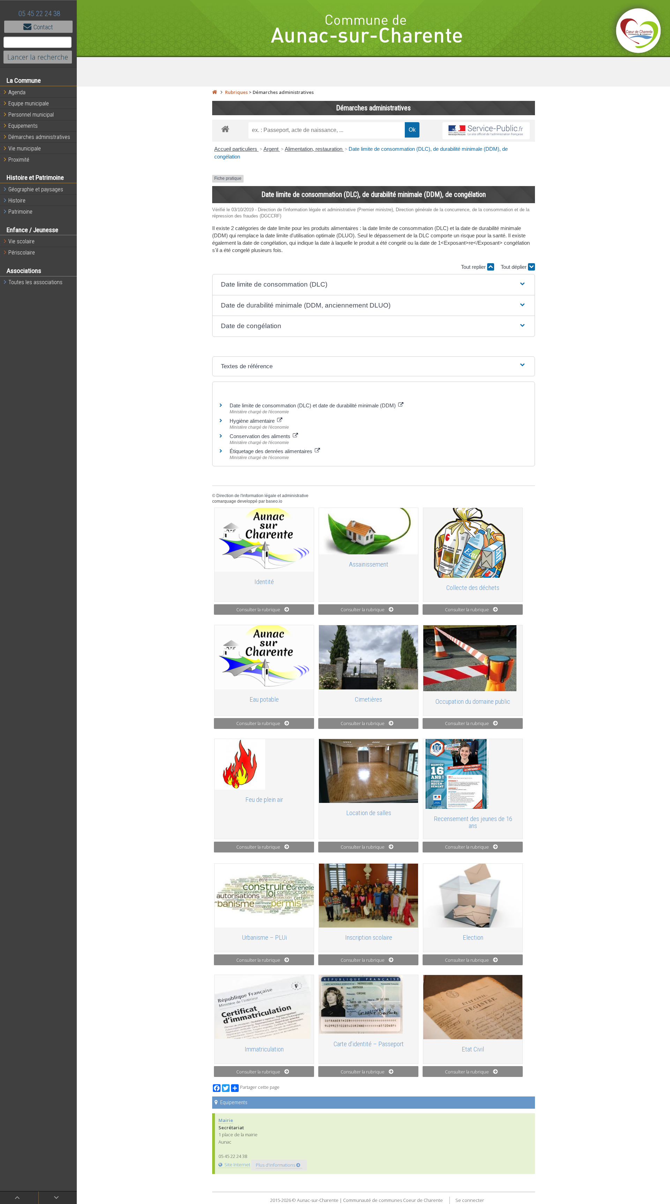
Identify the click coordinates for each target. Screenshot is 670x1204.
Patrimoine (20, 211)
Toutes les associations (35, 282)
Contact (43, 27)
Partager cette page (260, 1087)
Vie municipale (24, 148)
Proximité (18, 159)
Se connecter (469, 1200)
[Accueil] (214, 92)
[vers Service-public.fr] (486, 130)
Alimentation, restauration (314, 149)
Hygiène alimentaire (253, 421)
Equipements (23, 126)
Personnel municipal (31, 114)
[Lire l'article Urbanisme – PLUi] (264, 896)
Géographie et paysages (35, 189)
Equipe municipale (28, 103)
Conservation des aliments (261, 436)
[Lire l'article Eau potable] (264, 657)
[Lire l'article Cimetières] (368, 657)
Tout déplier (514, 267)
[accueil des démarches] (225, 128)
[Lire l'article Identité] (264, 540)
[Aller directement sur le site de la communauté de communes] (638, 31)
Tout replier (474, 267)
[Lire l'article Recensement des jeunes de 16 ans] (472, 774)
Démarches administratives (39, 137)
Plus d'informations (276, 1165)
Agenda (16, 92)
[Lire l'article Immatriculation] (264, 1007)
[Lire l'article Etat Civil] (472, 1007)
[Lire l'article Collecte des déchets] (472, 543)
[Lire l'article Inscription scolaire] (368, 896)
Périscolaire (21, 252)
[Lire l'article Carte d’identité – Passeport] (368, 1004)
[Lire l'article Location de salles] (368, 771)
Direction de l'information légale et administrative (262, 495)
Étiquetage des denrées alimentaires (272, 451)
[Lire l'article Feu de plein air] (264, 764)
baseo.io (274, 501)
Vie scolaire (21, 241)
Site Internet (237, 1164)
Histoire (16, 200)
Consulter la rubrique (258, 609)
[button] (373, 284)
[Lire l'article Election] (472, 896)
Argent (271, 149)
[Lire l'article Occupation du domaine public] (472, 658)
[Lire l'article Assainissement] (368, 531)
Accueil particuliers (236, 149)
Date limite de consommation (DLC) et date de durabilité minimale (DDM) (313, 405)
